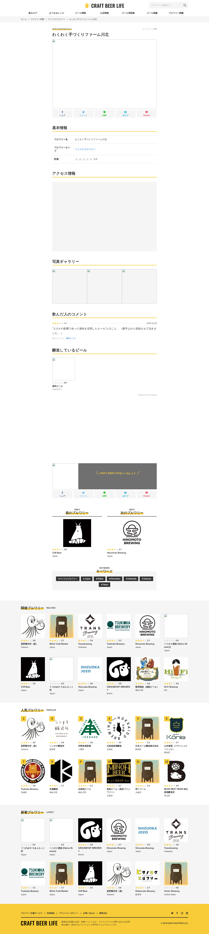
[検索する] (185, 5)
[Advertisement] (104, 427)
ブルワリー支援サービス (31, 913)
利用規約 (51, 913)
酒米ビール (71, 338)
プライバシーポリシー (69, 913)
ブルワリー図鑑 (37, 19)
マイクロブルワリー (57, 19)
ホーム (24, 19)
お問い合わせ (89, 913)
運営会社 (103, 913)
